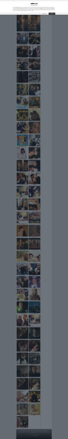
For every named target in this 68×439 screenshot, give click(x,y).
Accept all (52, 13)
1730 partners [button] (41, 8)
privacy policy (23, 10)
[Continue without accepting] (13, 0)
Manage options (44, 13)
